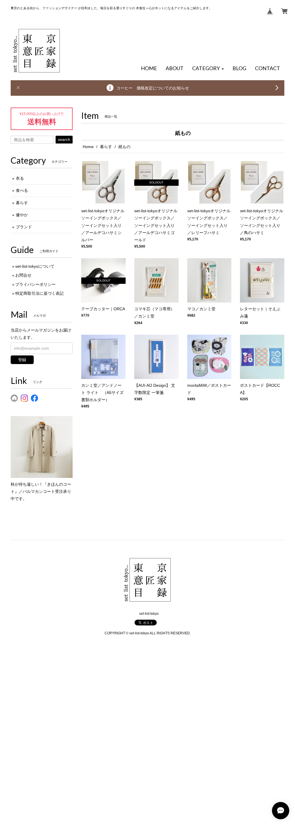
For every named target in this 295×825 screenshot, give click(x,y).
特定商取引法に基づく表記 (39, 293)
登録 (22, 359)
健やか (22, 215)
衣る (20, 178)
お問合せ (23, 275)
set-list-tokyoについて (34, 266)
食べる (22, 190)
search (64, 139)
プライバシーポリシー (35, 284)
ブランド (24, 227)
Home (88, 146)
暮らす (106, 146)
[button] (208, 68)
